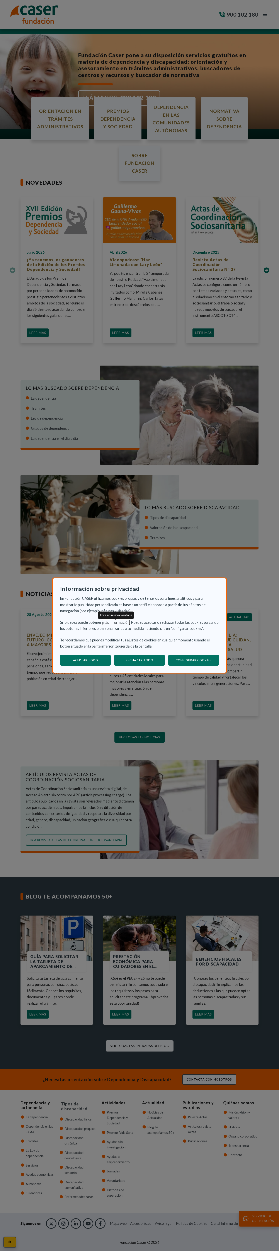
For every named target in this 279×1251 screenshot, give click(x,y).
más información (115, 622)
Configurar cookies (197, 660)
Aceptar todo (85, 660)
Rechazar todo (139, 660)
